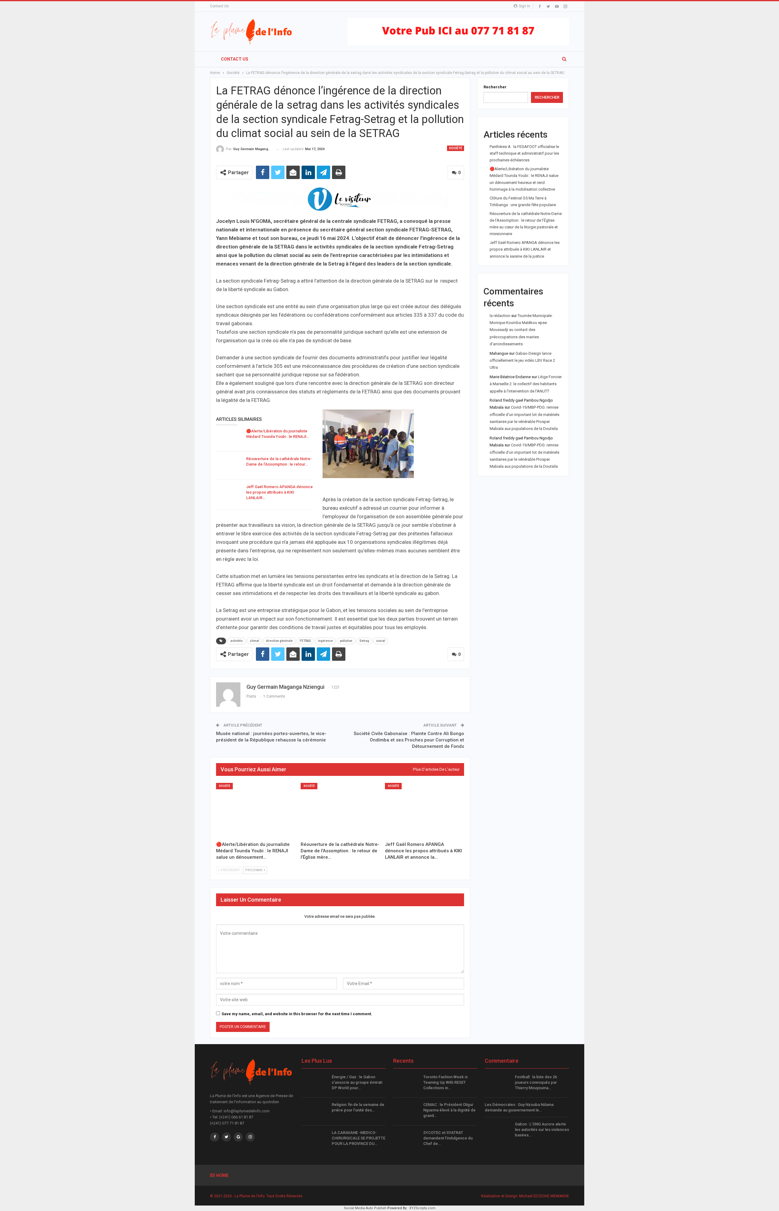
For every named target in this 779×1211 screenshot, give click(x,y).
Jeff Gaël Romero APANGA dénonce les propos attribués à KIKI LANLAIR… (279, 492)
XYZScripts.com (422, 1208)
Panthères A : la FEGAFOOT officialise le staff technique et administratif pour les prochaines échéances (524, 153)
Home (222, 1175)
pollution (346, 640)
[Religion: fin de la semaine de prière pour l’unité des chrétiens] (315, 1111)
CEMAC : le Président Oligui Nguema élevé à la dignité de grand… (449, 1110)
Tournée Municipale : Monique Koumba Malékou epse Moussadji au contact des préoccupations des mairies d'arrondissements (522, 330)
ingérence (325, 640)
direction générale (279, 640)
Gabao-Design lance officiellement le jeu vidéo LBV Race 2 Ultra (522, 360)
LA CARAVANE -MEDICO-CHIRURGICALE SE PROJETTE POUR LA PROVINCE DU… (358, 1138)
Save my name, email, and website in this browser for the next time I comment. (297, 1014)
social (380, 640)
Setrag (364, 640)
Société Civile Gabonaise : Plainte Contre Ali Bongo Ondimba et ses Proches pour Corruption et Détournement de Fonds (409, 740)
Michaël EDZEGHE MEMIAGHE (544, 1196)
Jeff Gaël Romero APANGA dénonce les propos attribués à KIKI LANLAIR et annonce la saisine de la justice (525, 249)
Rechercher (495, 87)
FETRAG (305, 640)
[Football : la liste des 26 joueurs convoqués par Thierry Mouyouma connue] (498, 1084)
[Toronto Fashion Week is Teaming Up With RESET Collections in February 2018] (406, 1084)
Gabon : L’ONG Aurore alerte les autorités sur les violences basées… (542, 1129)
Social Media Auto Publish (365, 1208)
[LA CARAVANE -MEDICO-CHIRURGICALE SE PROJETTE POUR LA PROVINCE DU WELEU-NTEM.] (315, 1139)
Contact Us (219, 6)
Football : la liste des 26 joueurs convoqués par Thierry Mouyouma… (536, 1082)
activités (236, 640)
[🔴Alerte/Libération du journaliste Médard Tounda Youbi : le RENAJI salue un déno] (229, 438)
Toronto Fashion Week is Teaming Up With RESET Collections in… (445, 1082)
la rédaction (500, 315)
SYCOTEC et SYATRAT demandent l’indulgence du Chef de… (448, 1138)
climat (254, 640)
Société (455, 148)
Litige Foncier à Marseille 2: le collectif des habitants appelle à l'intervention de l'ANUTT (526, 384)
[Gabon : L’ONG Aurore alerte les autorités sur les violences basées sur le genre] (498, 1131)
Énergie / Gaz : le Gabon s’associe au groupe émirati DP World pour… (357, 1082)
